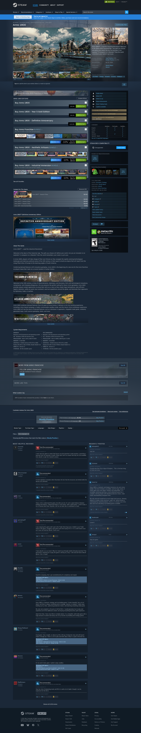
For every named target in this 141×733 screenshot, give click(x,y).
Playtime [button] (61, 428)
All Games (15, 22)
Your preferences (123, 411)
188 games (20, 569)
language (123, 1)
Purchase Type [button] (29, 428)
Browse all (83, 189)
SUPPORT (60, 5)
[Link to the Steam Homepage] (20, 6)
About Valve (85, 715)
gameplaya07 (22, 520)
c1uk (19, 496)
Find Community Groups (98, 217)
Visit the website (97, 193)
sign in (117, 1)
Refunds (97, 728)
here (45, 397)
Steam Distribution (70, 725)
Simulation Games (24, 22)
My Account (114, 725)
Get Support (114, 722)
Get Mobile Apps (115, 719)
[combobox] (103, 12)
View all (125, 392)
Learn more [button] (121, 147)
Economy (113, 76)
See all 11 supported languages (100, 138)
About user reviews (113, 411)
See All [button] (83, 208)
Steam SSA (68, 719)
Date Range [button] (51, 428)
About (52, 5)
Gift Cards (68, 728)
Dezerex (20, 656)
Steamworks (68, 722)
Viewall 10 (123, 171)
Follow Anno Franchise (31, 369)
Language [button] (41, 428)
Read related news (97, 212)
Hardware (84, 722)
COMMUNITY (44, 5)
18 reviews (20, 657)
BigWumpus (21, 682)
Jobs (83, 719)
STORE (35, 5)
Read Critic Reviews (106, 233)
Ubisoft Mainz (109, 65)
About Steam (69, 715)
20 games (20, 448)
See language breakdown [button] (99, 411)
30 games (20, 684)
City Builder (95, 76)
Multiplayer (119, 76)
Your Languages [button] (23, 434)
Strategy (101, 76)
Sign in (16, 83)
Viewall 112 (95, 158)
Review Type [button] (17, 428)
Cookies (97, 725)
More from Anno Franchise (31, 365)
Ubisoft (108, 67)
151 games (20, 474)
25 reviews (20, 571)
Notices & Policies (100, 722)
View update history (97, 209)
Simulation (107, 76)
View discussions (96, 214)
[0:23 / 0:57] (52, 49)
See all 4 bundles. (18, 181)
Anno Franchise (102, 188)
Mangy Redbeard (23, 628)
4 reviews (20, 630)
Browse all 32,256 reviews (50, 704)
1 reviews (20, 450)
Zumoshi (20, 446)
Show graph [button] (122, 428)
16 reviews (20, 597)
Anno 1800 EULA (96, 119)
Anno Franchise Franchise (37, 22)
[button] (16, 12)
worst (19, 544)
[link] (68, 142)
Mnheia (20, 595)
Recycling (84, 725)
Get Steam (114, 715)
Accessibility (98, 719)
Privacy (97, 715)
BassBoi (20, 568)
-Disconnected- (22, 473)
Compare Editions (82, 98)
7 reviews (20, 476)
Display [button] (70, 428)
